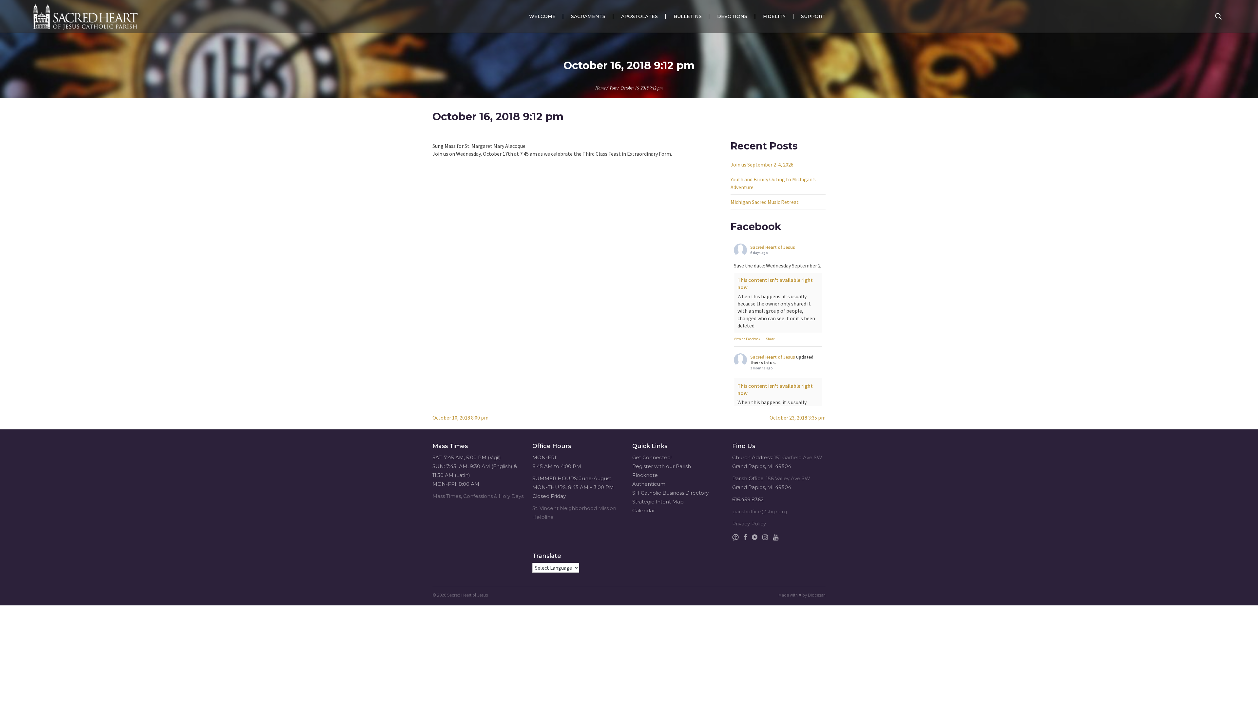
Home (600, 88)
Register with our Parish (661, 466)
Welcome (542, 16)
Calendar (643, 510)
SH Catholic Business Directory (670, 493)
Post (613, 88)
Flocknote (645, 475)
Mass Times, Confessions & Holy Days (478, 496)
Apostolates (639, 16)
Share (770, 339)
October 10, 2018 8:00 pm (460, 417)
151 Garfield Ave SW (798, 457)
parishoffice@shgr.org (759, 511)
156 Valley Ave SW (788, 478)
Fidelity (774, 16)
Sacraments (588, 16)
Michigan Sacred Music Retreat (765, 202)
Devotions (732, 16)
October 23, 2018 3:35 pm (798, 417)
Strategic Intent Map (658, 502)
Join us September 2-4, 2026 (762, 164)
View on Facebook (747, 339)
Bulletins (688, 16)
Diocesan (817, 595)
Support (813, 16)
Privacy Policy (749, 524)
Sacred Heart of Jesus (772, 247)
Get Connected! (652, 457)
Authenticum (648, 484)
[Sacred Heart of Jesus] (85, 16)
